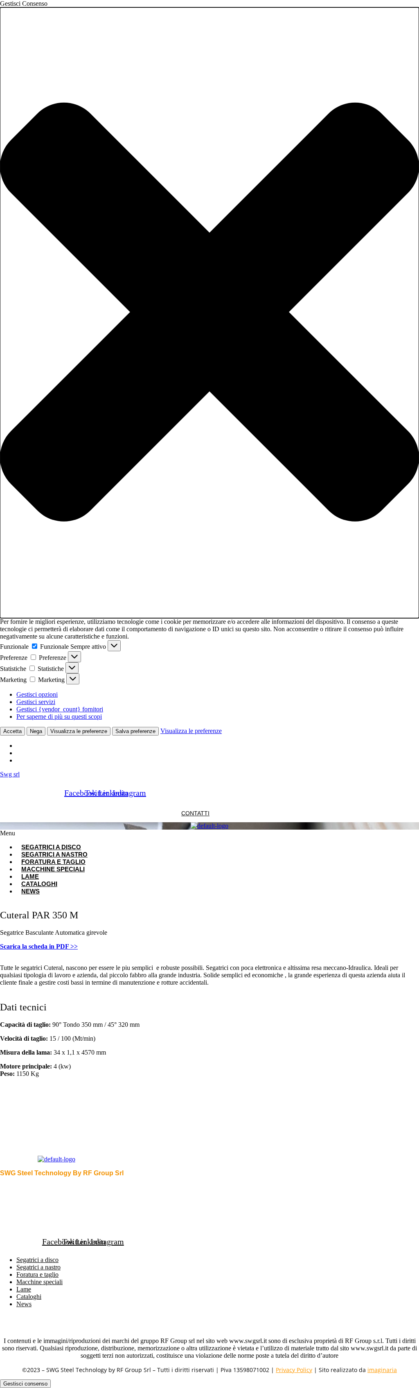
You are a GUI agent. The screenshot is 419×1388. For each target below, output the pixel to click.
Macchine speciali (53, 869)
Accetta (12, 731)
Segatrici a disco (37, 1259)
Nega (36, 731)
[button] (209, 312)
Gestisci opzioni (37, 694)
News (30, 891)
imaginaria (382, 1370)
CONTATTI (195, 813)
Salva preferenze (135, 731)
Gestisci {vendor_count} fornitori (59, 709)
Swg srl (10, 774)
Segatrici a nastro (38, 1267)
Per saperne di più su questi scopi (59, 716)
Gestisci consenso (25, 1384)
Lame (23, 1289)
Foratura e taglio (37, 1274)
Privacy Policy (294, 1370)
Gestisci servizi (35, 701)
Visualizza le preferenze (78, 731)
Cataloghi (28, 1296)
